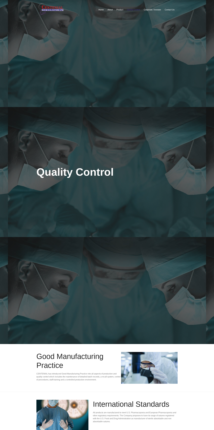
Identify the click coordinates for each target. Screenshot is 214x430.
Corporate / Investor (152, 10)
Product (119, 10)
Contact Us (169, 10)
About (110, 10)
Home (101, 10)
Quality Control (133, 10)
